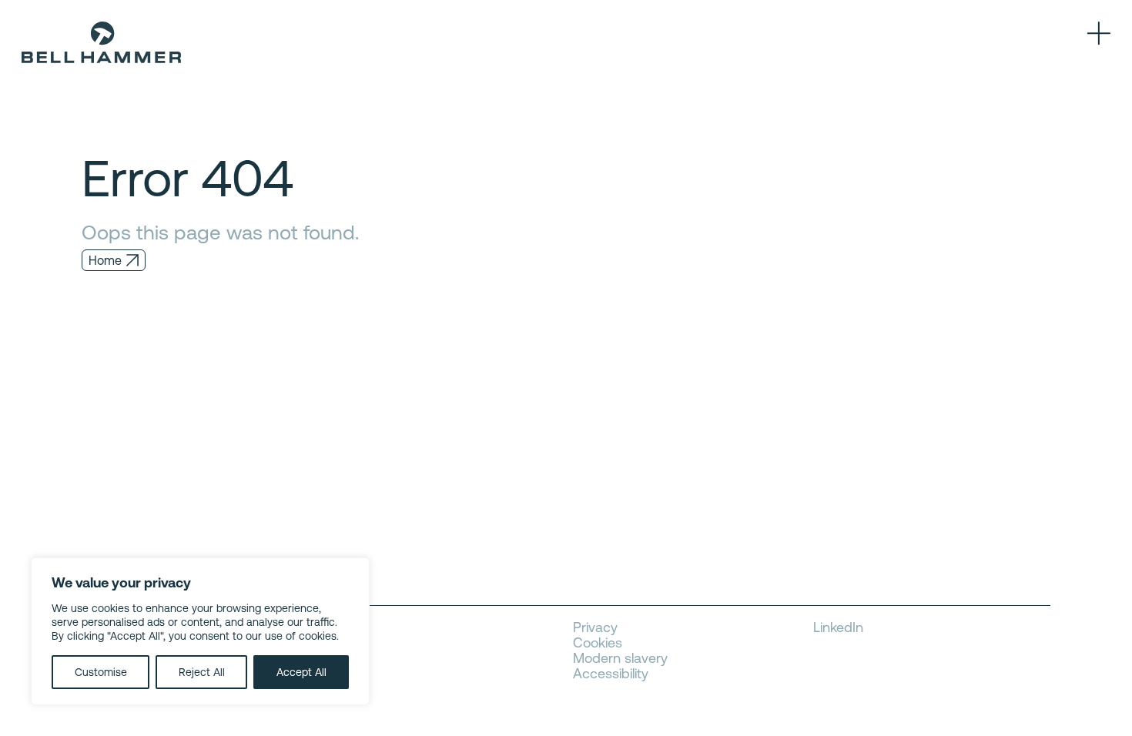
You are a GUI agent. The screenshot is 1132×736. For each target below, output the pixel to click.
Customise (101, 672)
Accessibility (610, 673)
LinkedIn (838, 627)
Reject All (202, 672)
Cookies (597, 643)
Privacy (595, 627)
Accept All (301, 672)
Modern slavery (620, 658)
